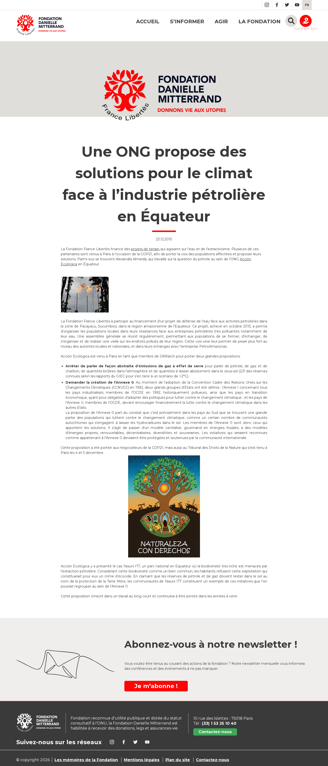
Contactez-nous (215, 732)
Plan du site (177, 760)
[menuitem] (307, 5)
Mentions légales (141, 760)
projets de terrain (145, 249)
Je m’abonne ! (156, 686)
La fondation (259, 21)
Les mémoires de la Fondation (86, 760)
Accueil (147, 21)
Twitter (287, 5)
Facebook (277, 5)
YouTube (297, 5)
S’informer (187, 21)
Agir (221, 21)
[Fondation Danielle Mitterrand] (41, 25)
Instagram (267, 5)
